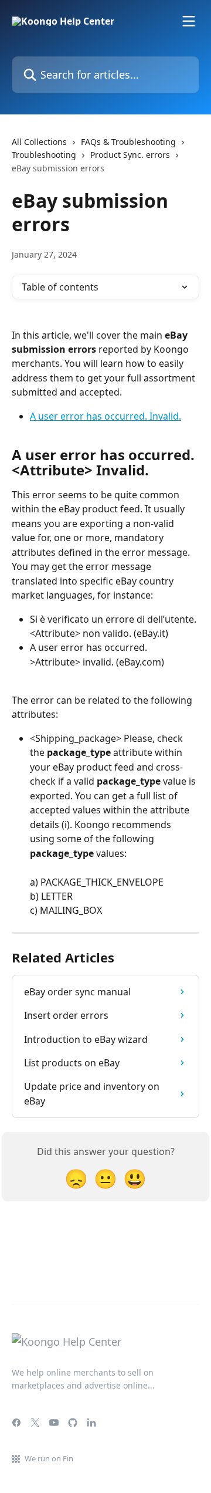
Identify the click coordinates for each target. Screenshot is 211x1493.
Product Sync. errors (130, 154)
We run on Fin (49, 1458)
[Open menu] (188, 21)
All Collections (39, 141)
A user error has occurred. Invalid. (105, 416)
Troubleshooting (44, 154)
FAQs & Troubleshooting (128, 141)
